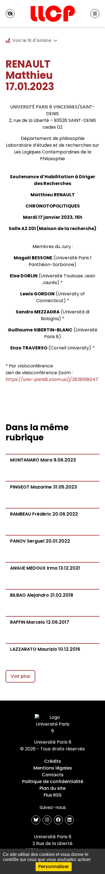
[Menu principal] (94, 13)
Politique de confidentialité (52, 781)
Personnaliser (53, 866)
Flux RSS (53, 795)
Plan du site (52, 788)
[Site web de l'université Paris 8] (53, 724)
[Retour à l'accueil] (52, 14)
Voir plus (20, 676)
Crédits (52, 761)
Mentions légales (52, 768)
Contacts (53, 775)
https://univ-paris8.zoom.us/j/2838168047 (52, 379)
